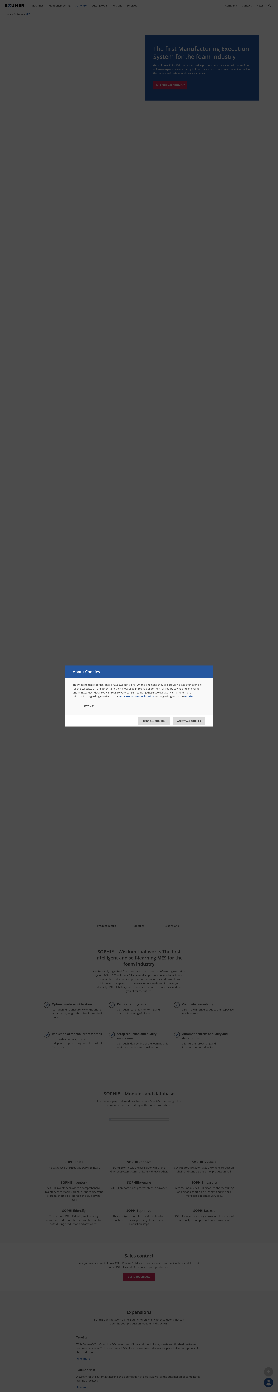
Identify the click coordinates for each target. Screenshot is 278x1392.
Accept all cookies (189, 720)
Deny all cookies (154, 720)
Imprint (189, 696)
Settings (89, 706)
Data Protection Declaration (136, 696)
